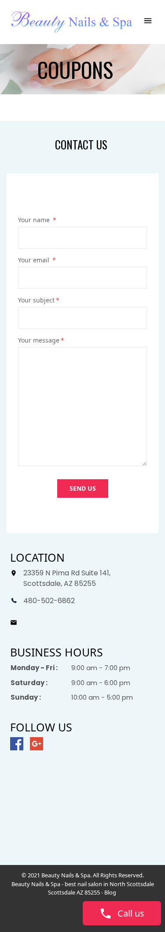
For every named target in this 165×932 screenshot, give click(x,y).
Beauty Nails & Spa (35, 884)
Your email (37, 260)
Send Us (83, 488)
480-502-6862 (49, 601)
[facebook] (16, 743)
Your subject (38, 300)
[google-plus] (36, 743)
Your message (41, 340)
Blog (110, 892)
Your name (37, 220)
